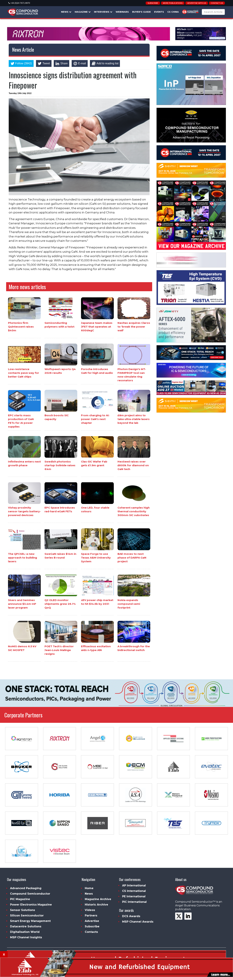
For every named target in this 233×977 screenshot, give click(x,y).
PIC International (134, 901)
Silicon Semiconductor (27, 915)
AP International (134, 885)
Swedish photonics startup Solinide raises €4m (60, 465)
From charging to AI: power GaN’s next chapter (95, 419)
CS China (173, 11)
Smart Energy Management (30, 921)
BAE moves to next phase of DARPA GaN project (132, 557)
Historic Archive (96, 904)
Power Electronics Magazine (31, 904)
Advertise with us (196, 3)
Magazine (81, 11)
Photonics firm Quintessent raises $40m (21, 326)
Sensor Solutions (22, 910)
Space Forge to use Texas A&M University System (96, 557)
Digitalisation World (25, 931)
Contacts (91, 931)
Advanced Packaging (25, 888)
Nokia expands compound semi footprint (129, 603)
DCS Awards (131, 916)
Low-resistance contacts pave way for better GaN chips (23, 372)
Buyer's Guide (141, 11)
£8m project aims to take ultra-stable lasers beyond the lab (134, 419)
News (65, 11)
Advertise (92, 921)
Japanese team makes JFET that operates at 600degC (96, 326)
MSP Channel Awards (137, 921)
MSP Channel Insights (26, 937)
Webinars (122, 11)
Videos (90, 910)
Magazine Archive (98, 899)
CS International (134, 891)
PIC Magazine (20, 899)
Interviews (102, 11)
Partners (91, 915)
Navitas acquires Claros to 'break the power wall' (134, 326)
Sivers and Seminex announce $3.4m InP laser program (22, 603)
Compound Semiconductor (30, 893)
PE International (133, 896)
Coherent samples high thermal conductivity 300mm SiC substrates (134, 511)
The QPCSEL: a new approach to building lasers (22, 557)
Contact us (217, 3)
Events (159, 11)
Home (89, 888)
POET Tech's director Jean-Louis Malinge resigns (59, 650)
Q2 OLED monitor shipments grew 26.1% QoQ (60, 603)
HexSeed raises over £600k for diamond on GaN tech (133, 465)
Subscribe (153, 3)
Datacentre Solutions (25, 926)
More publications (173, 3)
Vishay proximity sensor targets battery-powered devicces (24, 511)
